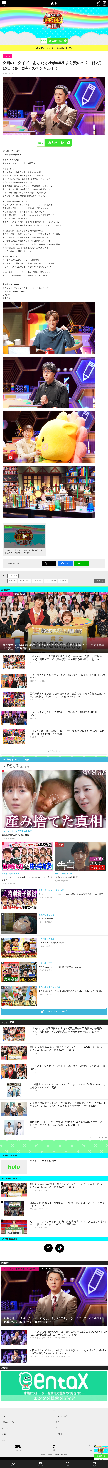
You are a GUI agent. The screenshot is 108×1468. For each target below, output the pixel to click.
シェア (67, 563)
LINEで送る (81, 563)
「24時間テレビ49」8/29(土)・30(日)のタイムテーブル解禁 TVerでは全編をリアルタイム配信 (68, 1086)
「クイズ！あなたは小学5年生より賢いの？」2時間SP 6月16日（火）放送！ (68, 1067)
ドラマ (4, 1416)
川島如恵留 (37, 581)
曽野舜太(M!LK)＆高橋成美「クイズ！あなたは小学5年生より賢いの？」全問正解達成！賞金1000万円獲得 (66, 1048)
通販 (3, 1440)
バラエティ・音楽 (8, 1422)
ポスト (51, 563)
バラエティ (13, 576)
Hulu (54, 143)
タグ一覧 (100, 581)
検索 (54, 1450)
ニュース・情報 (61, 1416)
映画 (57, 1422)
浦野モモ (12, 581)
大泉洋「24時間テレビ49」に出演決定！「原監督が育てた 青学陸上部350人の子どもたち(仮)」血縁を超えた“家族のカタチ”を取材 (68, 1104)
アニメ (58, 1428)
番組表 (90, 1450)
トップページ (18, 1450)
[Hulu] (54, 41)
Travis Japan (51, 581)
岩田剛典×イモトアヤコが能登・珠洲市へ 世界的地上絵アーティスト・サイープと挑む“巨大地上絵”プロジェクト (66, 1123)
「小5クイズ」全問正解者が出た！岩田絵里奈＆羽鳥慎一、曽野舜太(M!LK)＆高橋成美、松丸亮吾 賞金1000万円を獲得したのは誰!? (67, 1030)
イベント (59, 1434)
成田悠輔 (63, 581)
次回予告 (7, 56)
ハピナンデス (24, 581)
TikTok (59, 1248)
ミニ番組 (5, 1434)
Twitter (48, 1248)
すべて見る (53, 751)
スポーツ (5, 1428)
